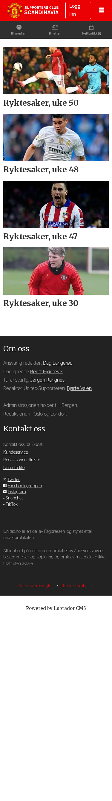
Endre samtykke (78, 586)
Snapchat (14, 498)
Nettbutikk (90, 33)
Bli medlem (19, 33)
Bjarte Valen (79, 388)
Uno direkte (13, 468)
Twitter (13, 479)
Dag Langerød (58, 363)
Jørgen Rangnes (47, 380)
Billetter (55, 33)
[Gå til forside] (33, 10)
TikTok (12, 504)
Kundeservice (15, 452)
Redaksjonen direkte (21, 460)
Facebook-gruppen (25, 486)
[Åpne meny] (101, 10)
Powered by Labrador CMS (56, 608)
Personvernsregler (36, 586)
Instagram (17, 492)
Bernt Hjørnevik (46, 371)
